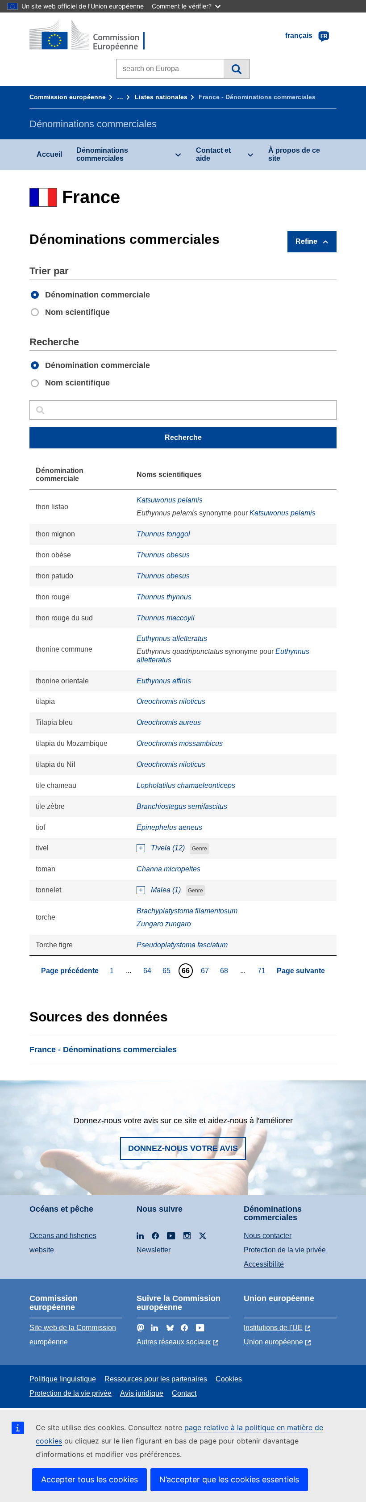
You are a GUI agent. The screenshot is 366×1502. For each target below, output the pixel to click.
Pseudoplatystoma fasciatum (182, 945)
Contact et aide (213, 154)
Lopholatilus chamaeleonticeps (186, 785)
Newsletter (154, 1250)
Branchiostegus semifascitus (182, 806)
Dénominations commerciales (102, 154)
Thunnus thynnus (164, 597)
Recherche (236, 68)
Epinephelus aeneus (169, 827)
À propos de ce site (294, 154)
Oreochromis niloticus (171, 701)
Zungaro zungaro (164, 924)
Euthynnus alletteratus (172, 638)
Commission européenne (67, 96)
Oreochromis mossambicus (180, 743)
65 (167, 970)
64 (148, 970)
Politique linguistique (62, 1379)
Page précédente (70, 971)
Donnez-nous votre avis (183, 1148)
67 (206, 970)
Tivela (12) (168, 848)
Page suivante (301, 971)
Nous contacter (267, 1235)
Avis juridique (141, 1393)
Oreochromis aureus (169, 722)
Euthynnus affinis (164, 681)
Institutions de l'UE (273, 1327)
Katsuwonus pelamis (170, 500)
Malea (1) (166, 890)
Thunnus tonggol (163, 534)
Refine (306, 241)
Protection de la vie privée (285, 1250)
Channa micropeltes (168, 869)
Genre (199, 848)
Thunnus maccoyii (166, 618)
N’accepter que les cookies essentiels (229, 1479)
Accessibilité (264, 1264)
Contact (184, 1393)
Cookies (229, 1379)
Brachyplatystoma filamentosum (187, 911)
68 (225, 970)
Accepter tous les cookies (89, 1479)
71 (263, 970)
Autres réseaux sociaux (174, 1342)
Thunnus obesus (163, 555)
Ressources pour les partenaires (155, 1379)
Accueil (49, 154)
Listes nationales (161, 96)
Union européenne (273, 1342)
